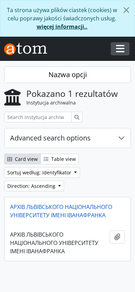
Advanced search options (50, 138)
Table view (63, 159)
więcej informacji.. (62, 26)
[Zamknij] (126, 10)
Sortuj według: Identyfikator (40, 172)
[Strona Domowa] (28, 49)
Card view (26, 159)
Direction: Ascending (32, 186)
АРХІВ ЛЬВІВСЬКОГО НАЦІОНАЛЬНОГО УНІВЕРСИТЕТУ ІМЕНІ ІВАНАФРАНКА (61, 211)
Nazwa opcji (67, 74)
